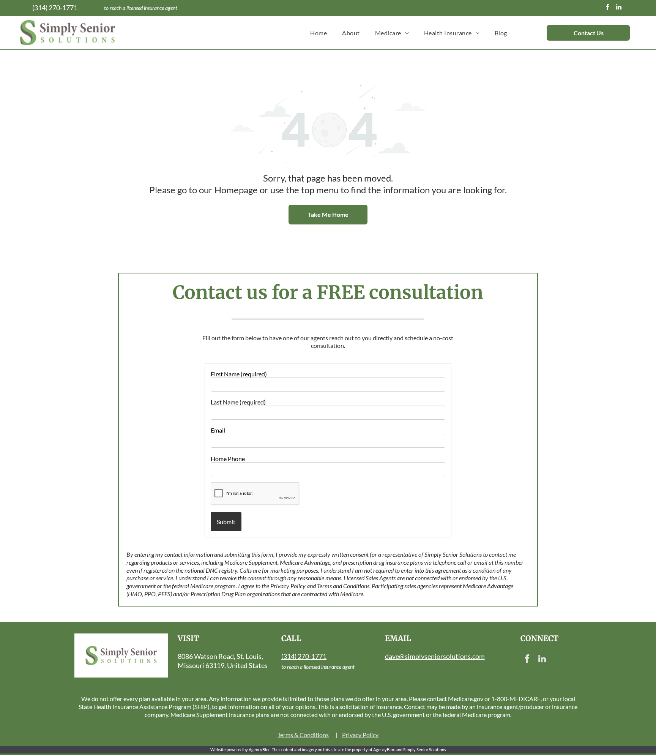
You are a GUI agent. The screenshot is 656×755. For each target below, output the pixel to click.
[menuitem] (318, 32)
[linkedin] (619, 8)
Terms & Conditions (303, 734)
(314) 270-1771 (54, 7)
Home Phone (228, 458)
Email (218, 430)
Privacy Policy (360, 734)
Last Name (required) (238, 402)
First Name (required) (239, 374)
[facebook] (607, 8)
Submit (226, 521)
